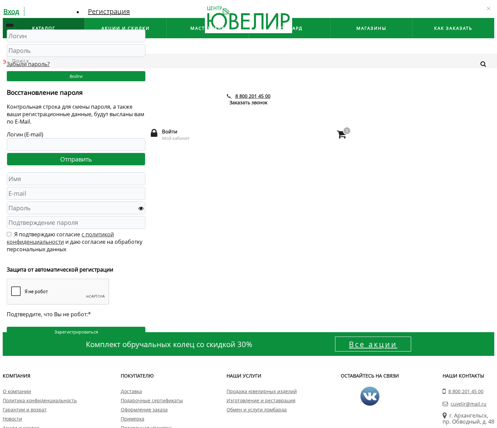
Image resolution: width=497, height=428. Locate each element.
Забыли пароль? (28, 64)
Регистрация (109, 11)
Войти (76, 76)
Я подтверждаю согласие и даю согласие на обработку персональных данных (74, 242)
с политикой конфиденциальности (60, 238)
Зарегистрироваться (76, 332)
